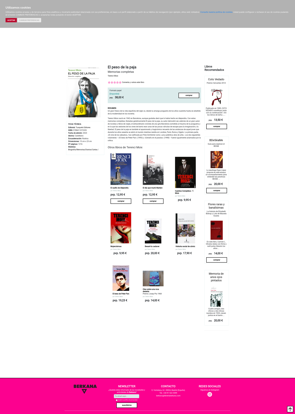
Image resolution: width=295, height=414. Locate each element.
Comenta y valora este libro (133, 82)
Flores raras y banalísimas (216, 206)
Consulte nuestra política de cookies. (216, 12)
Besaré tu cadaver (152, 246)
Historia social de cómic (185, 246)
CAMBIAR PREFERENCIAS (29, 20)
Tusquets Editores (83, 127)
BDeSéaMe (216, 140)
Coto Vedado (216, 79)
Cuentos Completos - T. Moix (184, 192)
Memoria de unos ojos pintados (216, 277)
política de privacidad (130, 400)
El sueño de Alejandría (119, 188)
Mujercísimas (116, 246)
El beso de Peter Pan (121, 294)
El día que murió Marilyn (152, 188)
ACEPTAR (11, 20)
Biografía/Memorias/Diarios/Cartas (82, 150)
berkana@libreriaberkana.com (168, 396)
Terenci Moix (113, 76)
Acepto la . (128, 400)
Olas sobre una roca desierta (151, 290)
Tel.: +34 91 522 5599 (168, 393)
